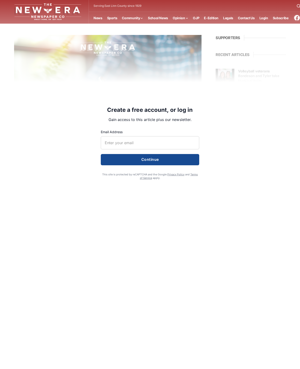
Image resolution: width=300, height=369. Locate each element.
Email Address (112, 132)
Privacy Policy (175, 174)
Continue (150, 159)
